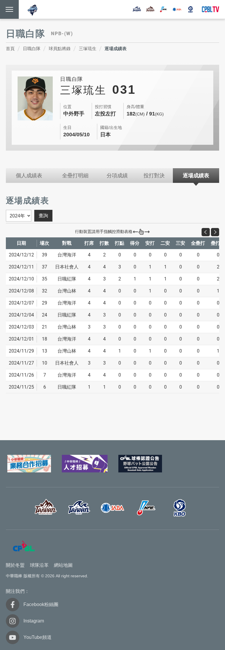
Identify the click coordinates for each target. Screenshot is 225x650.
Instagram (33, 620)
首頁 (10, 48)
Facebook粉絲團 (40, 604)
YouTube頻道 (37, 637)
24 (44, 315)
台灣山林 (150, 9)
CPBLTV (210, 9)
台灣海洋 (137, 9)
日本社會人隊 (177, 9)
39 (44, 255)
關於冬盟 (15, 565)
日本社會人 (112, 508)
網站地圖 (63, 565)
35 (44, 279)
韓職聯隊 (190, 9)
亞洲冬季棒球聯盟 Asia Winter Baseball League (33, 10)
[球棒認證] (140, 463)
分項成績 (117, 175)
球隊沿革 (39, 565)
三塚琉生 (87, 48)
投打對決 (154, 175)
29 (44, 303)
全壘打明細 (75, 175)
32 (44, 291)
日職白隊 (31, 48)
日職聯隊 (163, 9)
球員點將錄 (60, 48)
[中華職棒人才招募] (85, 463)
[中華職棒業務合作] (29, 463)
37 (44, 267)
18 (44, 339)
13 (44, 351)
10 (44, 363)
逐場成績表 (116, 48)
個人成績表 (29, 175)
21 (44, 327)
